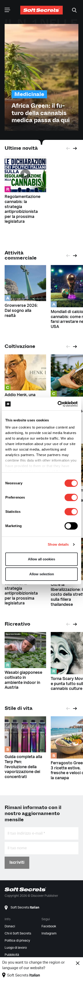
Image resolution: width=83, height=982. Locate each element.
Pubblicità (12, 955)
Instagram (49, 933)
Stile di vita (19, 708)
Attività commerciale (21, 255)
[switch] (71, 497)
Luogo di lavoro (16, 947)
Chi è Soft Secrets (18, 933)
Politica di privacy (17, 940)
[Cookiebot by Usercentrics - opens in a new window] (58, 404)
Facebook (49, 926)
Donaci (10, 926)
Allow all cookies (41, 559)
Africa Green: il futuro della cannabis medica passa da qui (41, 113)
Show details (58, 544)
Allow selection (41, 574)
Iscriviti (16, 863)
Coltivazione (20, 346)
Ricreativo (17, 623)
